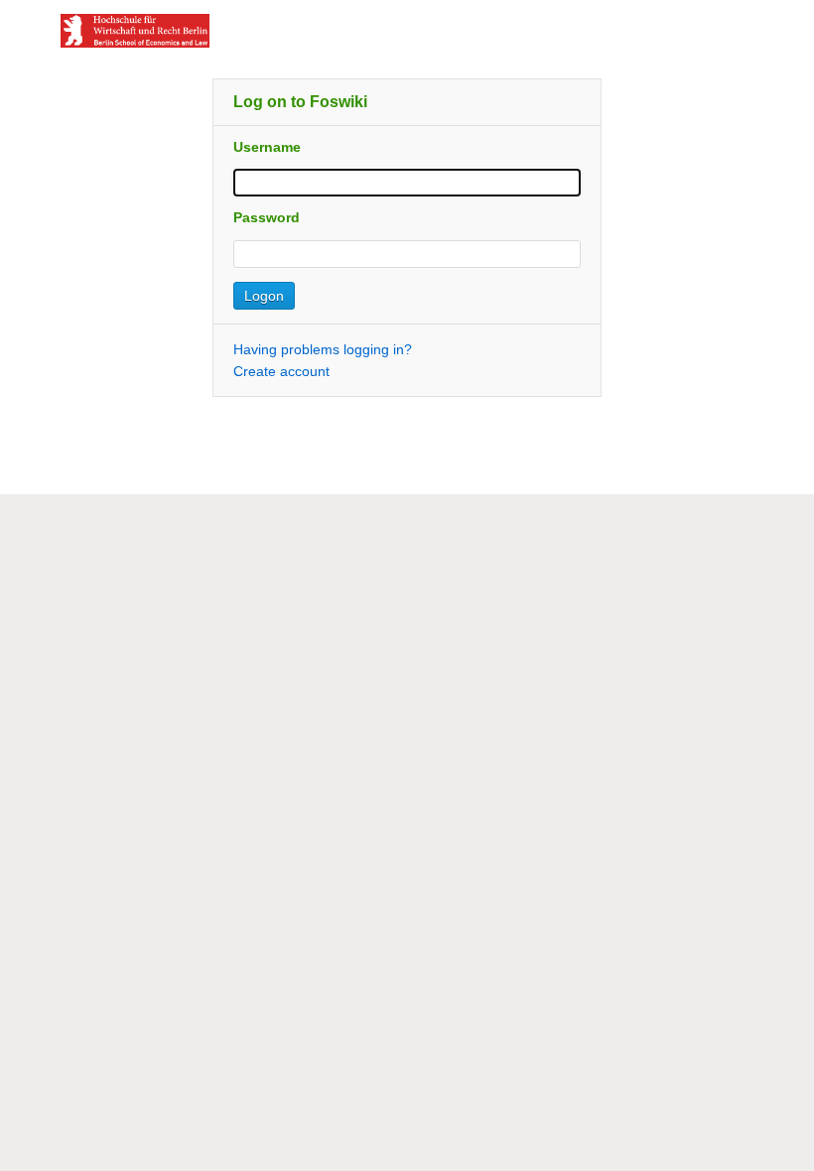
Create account (281, 371)
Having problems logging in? (322, 349)
